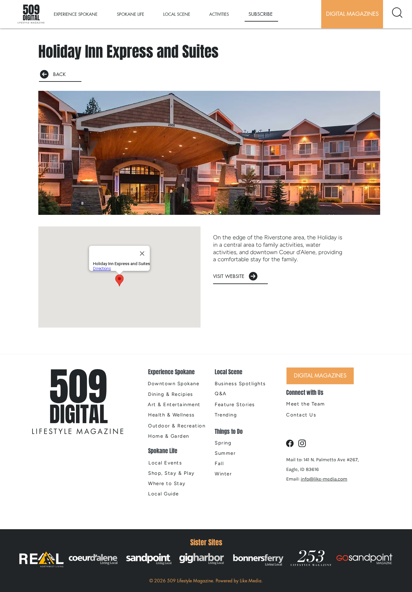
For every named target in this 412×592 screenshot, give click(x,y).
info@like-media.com (324, 479)
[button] (82, 14)
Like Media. (251, 581)
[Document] (397, 12)
